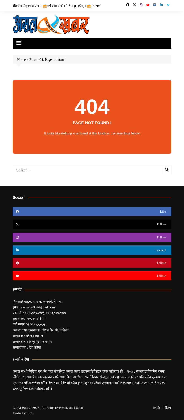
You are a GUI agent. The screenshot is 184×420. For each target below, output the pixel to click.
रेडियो (168, 407)
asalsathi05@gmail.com (38, 307)
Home (21, 59)
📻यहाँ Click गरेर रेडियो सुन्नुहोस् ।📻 (67, 5)
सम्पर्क (96, 5)
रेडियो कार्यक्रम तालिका (26, 5)
